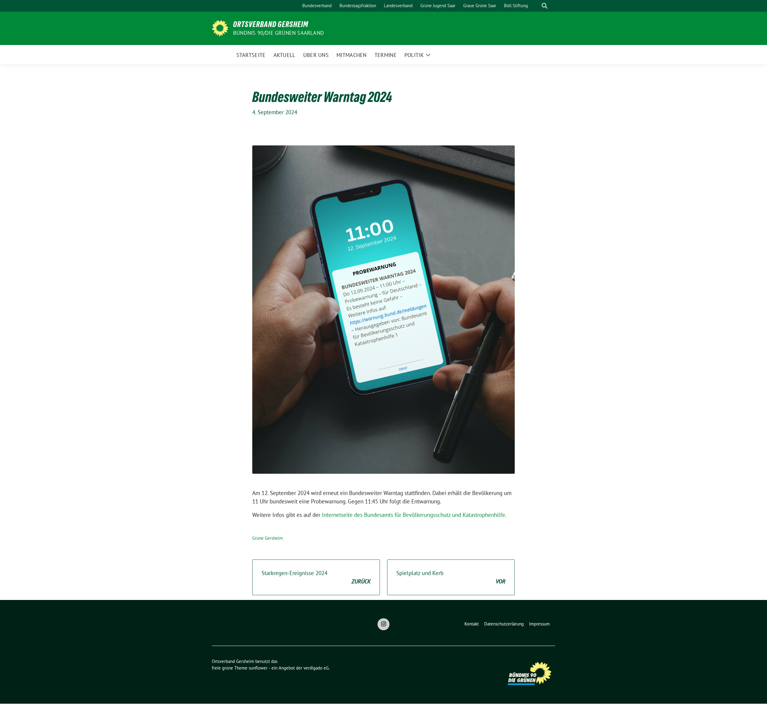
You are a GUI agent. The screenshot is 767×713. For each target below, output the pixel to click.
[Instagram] (383, 624)
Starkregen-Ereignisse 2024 (316, 577)
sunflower (258, 668)
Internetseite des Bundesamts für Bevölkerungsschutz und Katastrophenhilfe (413, 514)
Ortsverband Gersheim (270, 24)
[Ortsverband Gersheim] (220, 27)
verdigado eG (316, 668)
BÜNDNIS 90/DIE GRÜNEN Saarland (278, 32)
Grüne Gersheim (267, 538)
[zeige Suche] (544, 6)
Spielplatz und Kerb (450, 577)
